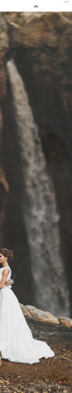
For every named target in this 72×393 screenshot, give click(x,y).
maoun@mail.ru (66, 2)
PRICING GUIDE (41, 9)
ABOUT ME (24, 9)
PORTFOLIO (32, 9)
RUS (49, 9)
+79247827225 (67, 1)
